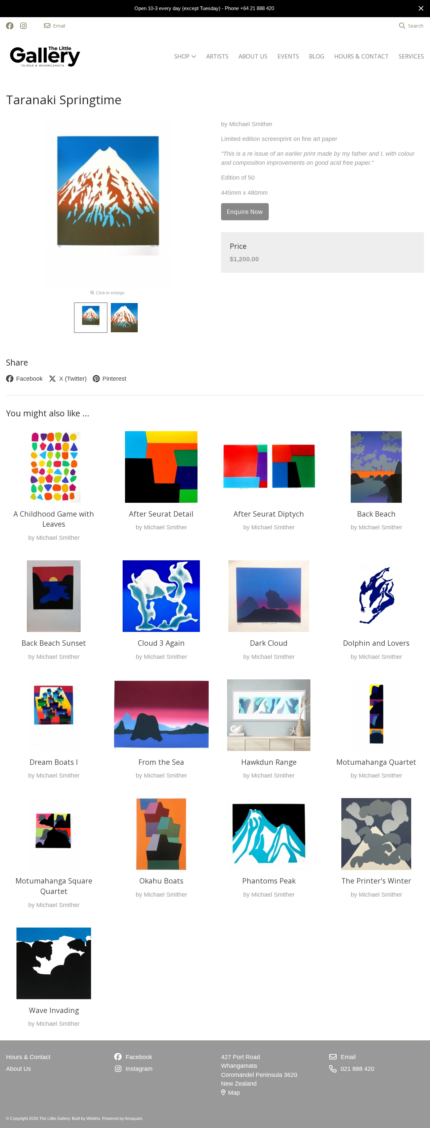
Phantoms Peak (269, 881)
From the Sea (161, 762)
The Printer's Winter (376, 881)
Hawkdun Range (269, 762)
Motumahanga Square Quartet (53, 886)
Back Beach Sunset (54, 643)
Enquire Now (245, 212)
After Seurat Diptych (268, 514)
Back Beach (376, 514)
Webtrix (93, 1118)
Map (234, 1092)
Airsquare (133, 1118)
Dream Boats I (54, 762)
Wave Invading (54, 1010)
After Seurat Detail (161, 514)
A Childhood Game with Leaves (53, 519)
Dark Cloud (269, 643)
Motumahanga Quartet (376, 762)
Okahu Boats (161, 881)
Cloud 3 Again (161, 643)
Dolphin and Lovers (376, 643)
